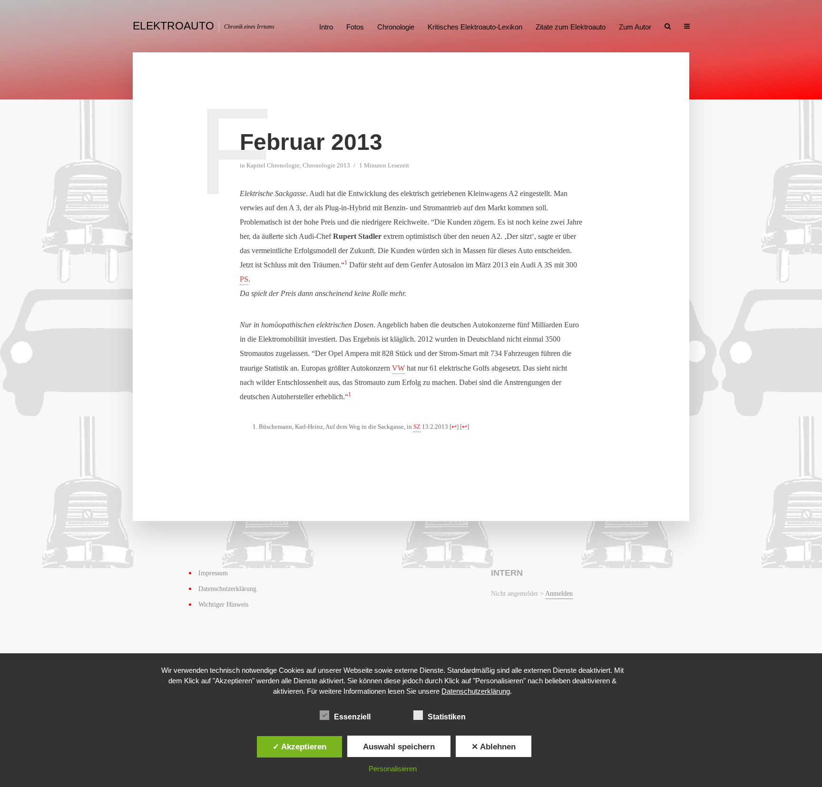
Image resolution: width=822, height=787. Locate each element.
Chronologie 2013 (326, 165)
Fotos (355, 27)
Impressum (213, 573)
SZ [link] (417, 426)
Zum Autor (635, 27)
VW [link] (398, 368)
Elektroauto (173, 26)
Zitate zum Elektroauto (571, 27)
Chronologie (395, 27)
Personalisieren (393, 769)
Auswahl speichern (399, 746)
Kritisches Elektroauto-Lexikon (475, 27)
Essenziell (352, 717)
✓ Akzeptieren (299, 746)
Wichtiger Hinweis (223, 604)
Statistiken (447, 717)
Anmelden (559, 593)
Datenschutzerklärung (227, 588)
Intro (326, 27)
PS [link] (244, 279)
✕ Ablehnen (493, 746)
